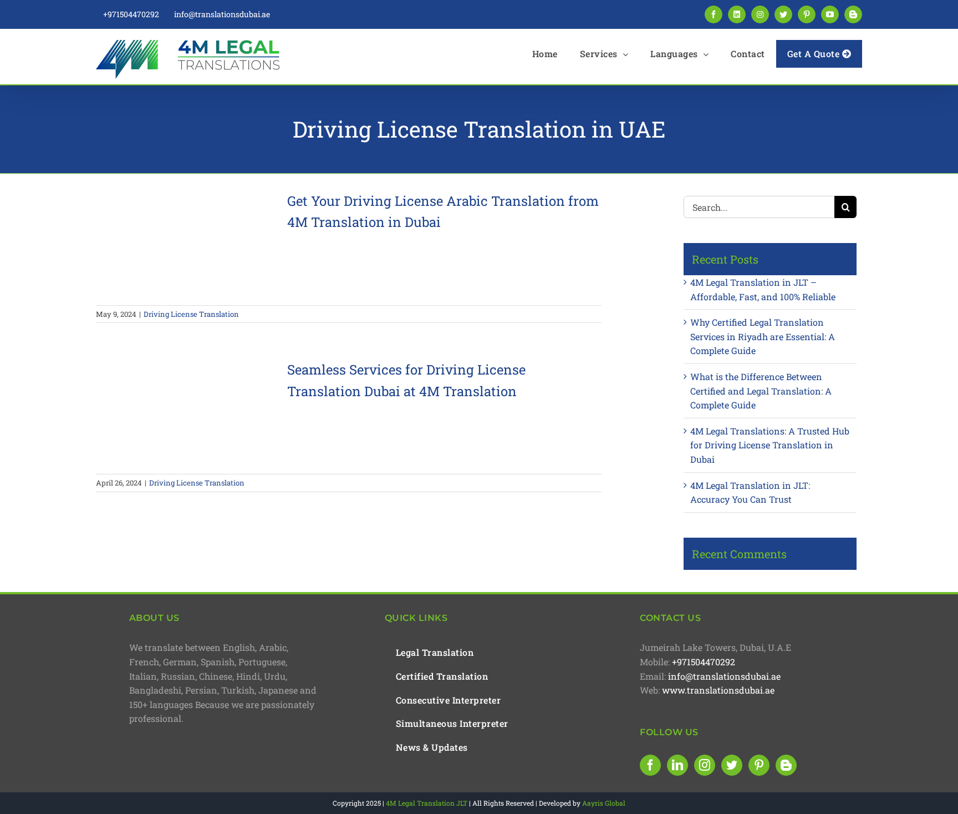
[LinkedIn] (677, 765)
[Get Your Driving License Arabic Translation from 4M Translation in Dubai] (184, 242)
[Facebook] (650, 765)
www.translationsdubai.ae (718, 690)
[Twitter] (731, 765)
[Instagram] (704, 765)
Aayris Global (603, 802)
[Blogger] (786, 765)
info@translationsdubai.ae (724, 676)
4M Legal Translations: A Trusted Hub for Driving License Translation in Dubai (769, 445)
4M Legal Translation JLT (426, 802)
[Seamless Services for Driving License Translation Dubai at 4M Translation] (184, 411)
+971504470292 (703, 662)
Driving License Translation (191, 314)
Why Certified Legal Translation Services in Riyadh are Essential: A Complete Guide (762, 336)
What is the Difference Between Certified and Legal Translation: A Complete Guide (761, 391)
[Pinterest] (759, 765)
